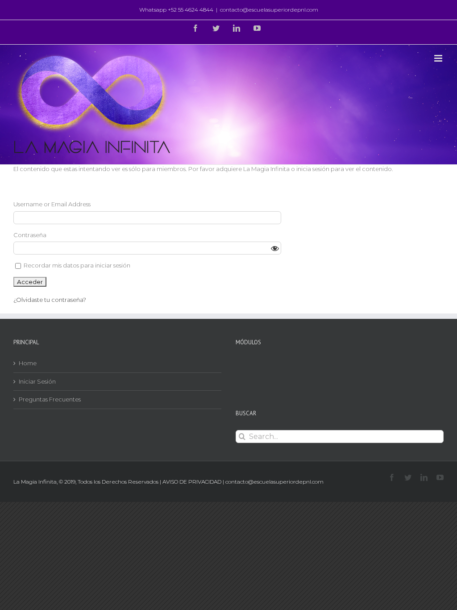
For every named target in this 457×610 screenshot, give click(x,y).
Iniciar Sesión (37, 381)
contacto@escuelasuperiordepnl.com (269, 9)
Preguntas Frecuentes (50, 399)
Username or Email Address (52, 204)
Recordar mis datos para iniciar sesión (76, 265)
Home (28, 363)
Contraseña (29, 234)
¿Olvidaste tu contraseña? (49, 299)
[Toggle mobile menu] (439, 58)
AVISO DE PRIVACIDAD (191, 481)
